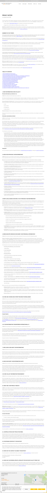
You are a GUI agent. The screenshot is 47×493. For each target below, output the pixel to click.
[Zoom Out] (25, 473)
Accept (41, 489)
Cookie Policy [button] (4, 489)
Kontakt (39, 3)
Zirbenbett (30, 3)
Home (20, 3)
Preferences (26, 489)
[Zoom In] (25, 472)
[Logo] (6, 4)
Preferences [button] (3, 490)
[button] (35, 480)
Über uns (35, 3)
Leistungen (24, 3)
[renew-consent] (1, 492)
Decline (34, 489)
